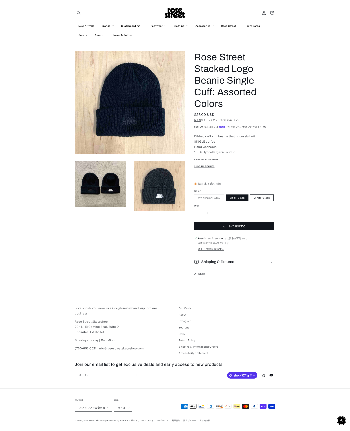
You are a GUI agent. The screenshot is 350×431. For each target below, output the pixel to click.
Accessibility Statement (193, 353)
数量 (196, 205)
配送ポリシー (189, 420)
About (182, 314)
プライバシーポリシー (157, 420)
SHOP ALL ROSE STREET (207, 159)
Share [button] (202, 273)
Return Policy (187, 340)
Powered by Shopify (117, 420)
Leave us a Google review (115, 308)
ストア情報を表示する (211, 249)
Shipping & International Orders (198, 346)
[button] (79, 13)
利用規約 (176, 420)
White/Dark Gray (210, 198)
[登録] (136, 375)
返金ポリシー (137, 420)
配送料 (197, 120)
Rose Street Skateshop (95, 420)
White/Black (262, 197)
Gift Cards (185, 308)
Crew (182, 334)
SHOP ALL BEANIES (204, 166)
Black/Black (237, 197)
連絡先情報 (204, 420)
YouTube (184, 327)
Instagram (185, 321)
